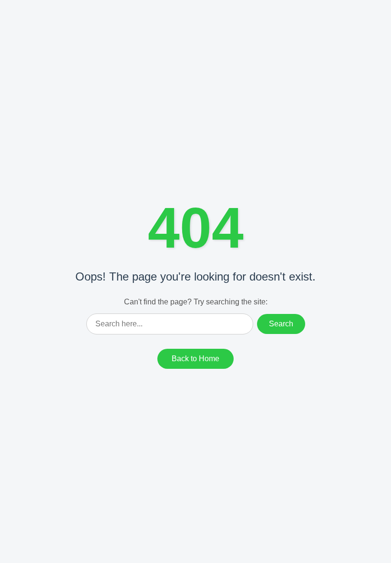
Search (281, 324)
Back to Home (195, 358)
